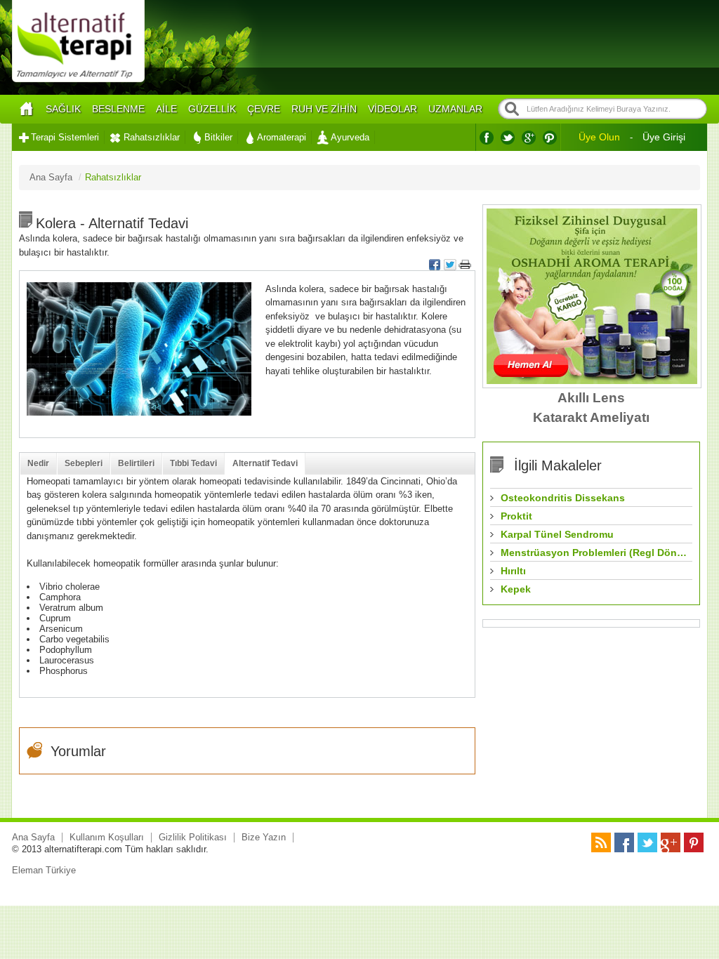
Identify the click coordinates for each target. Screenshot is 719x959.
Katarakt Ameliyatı (591, 417)
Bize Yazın (264, 837)
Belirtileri (136, 463)
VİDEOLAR (392, 108)
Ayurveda (350, 137)
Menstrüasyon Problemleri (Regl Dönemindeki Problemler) (595, 552)
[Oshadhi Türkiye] (592, 381)
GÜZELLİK (212, 108)
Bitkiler (218, 137)
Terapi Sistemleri (65, 137)
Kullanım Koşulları (107, 837)
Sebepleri (84, 463)
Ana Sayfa (33, 837)
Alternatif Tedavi (265, 463)
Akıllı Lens (591, 397)
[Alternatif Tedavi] (78, 80)
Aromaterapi (281, 137)
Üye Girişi (663, 137)
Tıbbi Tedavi (193, 463)
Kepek (516, 589)
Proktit (516, 516)
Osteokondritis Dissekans (563, 497)
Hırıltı (513, 570)
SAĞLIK (63, 108)
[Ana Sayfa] (26, 109)
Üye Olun (599, 137)
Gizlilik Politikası (193, 837)
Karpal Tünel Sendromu (557, 534)
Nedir (38, 463)
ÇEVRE (263, 108)
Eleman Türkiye (44, 870)
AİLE (166, 108)
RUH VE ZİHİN (324, 108)
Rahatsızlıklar (152, 137)
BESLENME (118, 108)
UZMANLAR (455, 108)
